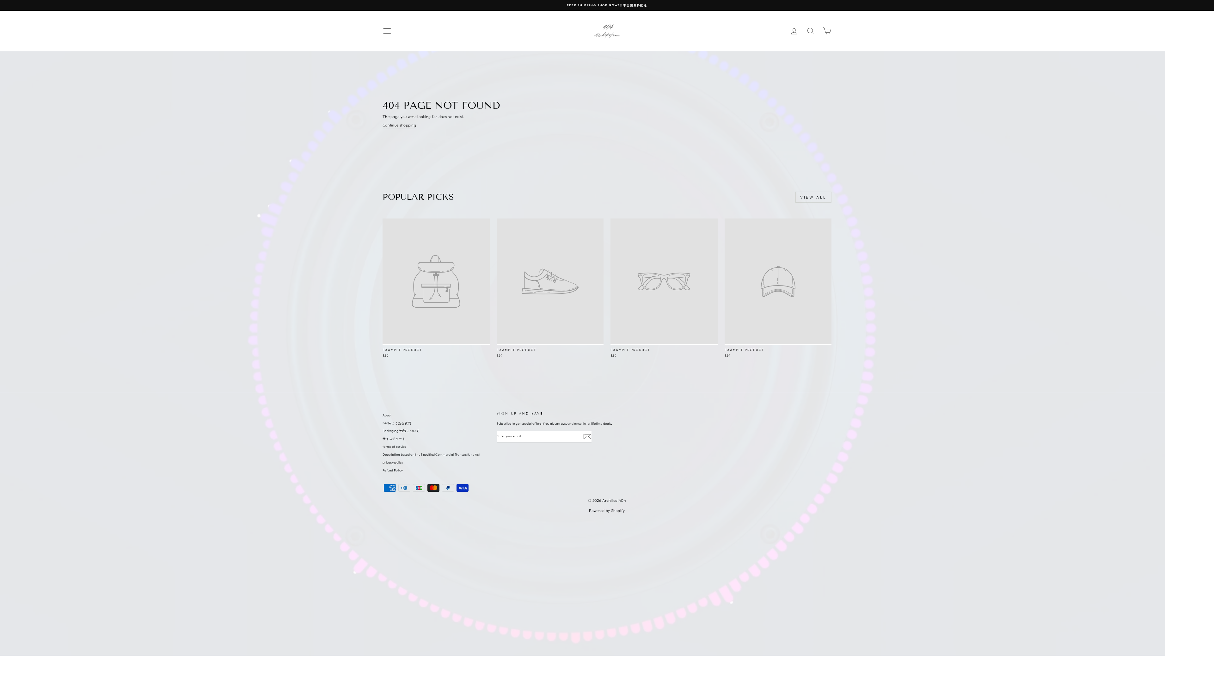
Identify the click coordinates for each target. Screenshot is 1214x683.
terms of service (394, 447)
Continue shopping (399, 125)
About (387, 415)
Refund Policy (393, 470)
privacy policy (393, 462)
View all (813, 197)
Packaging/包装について (401, 431)
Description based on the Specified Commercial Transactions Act (431, 454)
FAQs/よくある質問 (397, 423)
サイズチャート (394, 439)
